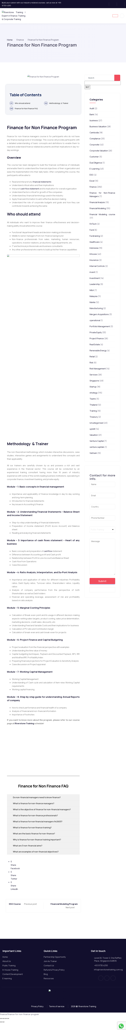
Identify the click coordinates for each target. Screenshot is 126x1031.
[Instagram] (114, 4)
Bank (92, 114)
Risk (91, 362)
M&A (92, 290)
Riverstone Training (24, 723)
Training (93, 410)
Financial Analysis (97, 202)
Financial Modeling (98, 208)
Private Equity (96, 332)
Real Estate (95, 344)
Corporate (94, 144)
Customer (94, 156)
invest (92, 272)
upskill (92, 429)
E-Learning (94, 168)
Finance (93, 186)
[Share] (6, 1018)
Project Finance (97, 338)
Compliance (95, 138)
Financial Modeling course (102, 214)
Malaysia (93, 296)
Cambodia (94, 132)
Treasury (94, 417)
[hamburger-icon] (115, 15)
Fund (92, 230)
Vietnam (93, 453)
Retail (92, 356)
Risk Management (98, 368)
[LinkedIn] (121, 4)
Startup (93, 386)
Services (94, 374)
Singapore (94, 380)
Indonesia (94, 248)
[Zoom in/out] (1, 1018)
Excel (92, 180)
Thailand (93, 404)
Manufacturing (96, 308)
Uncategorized (96, 423)
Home (10, 39)
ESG (91, 174)
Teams (93, 398)
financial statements (42, 181)
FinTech (93, 224)
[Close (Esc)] (8, 1018)
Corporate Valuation (99, 150)
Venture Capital (97, 441)
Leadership (95, 284)
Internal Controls (97, 266)
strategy (93, 392)
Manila (92, 302)
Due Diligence (96, 162)
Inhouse (93, 254)
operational (95, 320)
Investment (95, 278)
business (94, 120)
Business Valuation (98, 126)
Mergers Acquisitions (99, 314)
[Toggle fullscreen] (3, 1018)
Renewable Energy (98, 350)
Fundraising (95, 236)
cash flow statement (29, 188)
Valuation (94, 435)
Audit (92, 108)
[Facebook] (106, 4)
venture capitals (97, 447)
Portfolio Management (100, 326)
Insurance (94, 260)
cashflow (48, 551)
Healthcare (95, 242)
